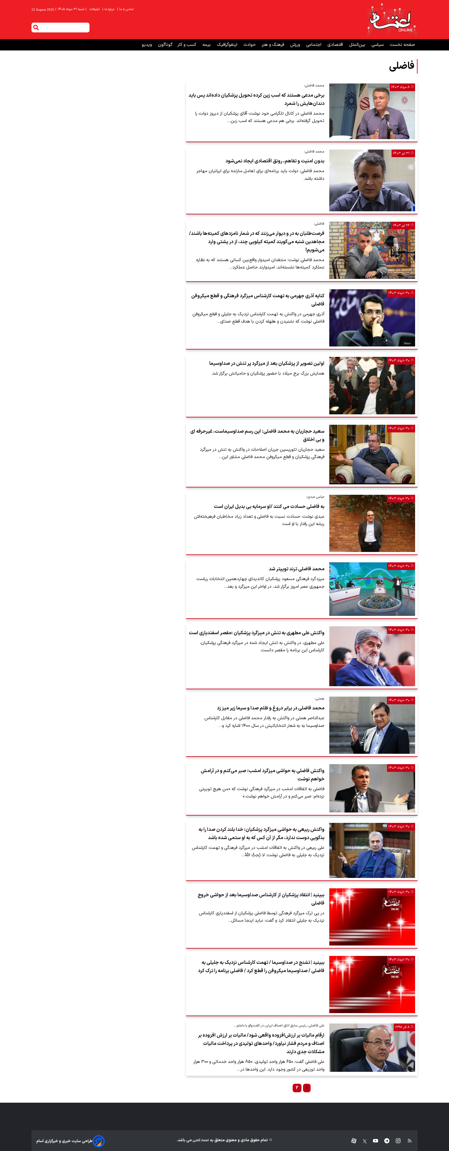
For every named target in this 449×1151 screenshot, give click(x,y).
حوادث (250, 45)
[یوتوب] (372, 1141)
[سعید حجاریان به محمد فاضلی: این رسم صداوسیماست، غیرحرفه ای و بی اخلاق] (372, 455)
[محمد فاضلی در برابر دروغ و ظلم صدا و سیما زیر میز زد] (372, 725)
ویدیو (147, 45)
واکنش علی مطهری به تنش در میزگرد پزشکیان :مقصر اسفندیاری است (256, 633)
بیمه (207, 45)
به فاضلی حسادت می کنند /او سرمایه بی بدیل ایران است (269, 506)
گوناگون (165, 45)
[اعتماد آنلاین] (392, 19)
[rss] (407, 1141)
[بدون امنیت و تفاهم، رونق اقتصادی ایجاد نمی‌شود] (372, 180)
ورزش (295, 45)
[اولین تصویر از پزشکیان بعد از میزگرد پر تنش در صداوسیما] (372, 385)
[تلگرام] (383, 1141)
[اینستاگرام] (395, 1141)
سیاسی (378, 45)
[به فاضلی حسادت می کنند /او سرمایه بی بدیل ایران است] (372, 523)
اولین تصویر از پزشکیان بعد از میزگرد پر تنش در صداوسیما (266, 363)
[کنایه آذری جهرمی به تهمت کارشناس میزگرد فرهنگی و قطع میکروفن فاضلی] (372, 317)
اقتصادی (335, 45)
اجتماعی (314, 45)
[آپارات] (351, 1141)
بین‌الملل (358, 45)
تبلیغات (94, 9)
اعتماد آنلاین (200, 1140)
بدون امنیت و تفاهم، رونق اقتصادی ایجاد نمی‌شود (274, 161)
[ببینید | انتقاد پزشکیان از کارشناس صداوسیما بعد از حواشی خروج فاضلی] (372, 917)
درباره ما (108, 9)
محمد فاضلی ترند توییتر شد (296, 569)
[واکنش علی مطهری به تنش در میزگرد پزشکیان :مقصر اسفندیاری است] (372, 656)
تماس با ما (125, 9)
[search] (36, 27)
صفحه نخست (402, 45)
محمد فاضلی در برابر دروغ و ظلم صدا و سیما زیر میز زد (270, 708)
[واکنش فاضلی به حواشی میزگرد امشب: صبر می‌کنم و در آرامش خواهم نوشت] (372, 788)
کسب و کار (187, 45)
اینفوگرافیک (228, 45)
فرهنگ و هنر (273, 45)
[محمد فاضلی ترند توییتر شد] (372, 589)
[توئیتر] (361, 1141)
